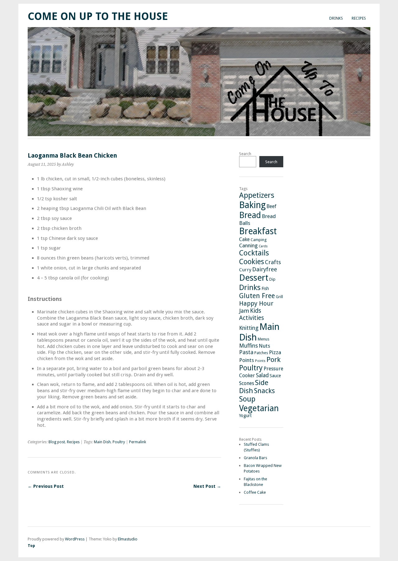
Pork (273, 359)
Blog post (57, 442)
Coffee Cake (255, 492)
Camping (258, 239)
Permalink (137, 442)
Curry (245, 270)
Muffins (248, 346)
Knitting (248, 328)
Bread (250, 215)
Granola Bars (255, 457)
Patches (261, 352)
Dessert (253, 278)
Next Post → (207, 486)
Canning (248, 245)
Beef (271, 206)
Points (246, 360)
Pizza (275, 352)
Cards (263, 246)
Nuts (264, 346)
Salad (262, 375)
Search (245, 153)
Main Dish (102, 442)
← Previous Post (46, 486)
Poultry (119, 442)
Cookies (251, 261)
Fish (265, 288)
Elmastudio (127, 539)
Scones (246, 383)
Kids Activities (251, 314)
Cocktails (254, 253)
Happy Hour (256, 303)
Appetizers (256, 195)
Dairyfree (264, 269)
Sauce (275, 375)
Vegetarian (259, 408)
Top (31, 545)
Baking (252, 205)
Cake (244, 239)
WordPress (75, 539)
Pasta (246, 352)
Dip (272, 279)
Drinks (336, 18)
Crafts (273, 262)
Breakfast (258, 231)
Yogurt (245, 415)
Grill (279, 296)
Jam (244, 310)
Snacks (264, 391)
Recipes (359, 18)
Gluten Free (257, 296)
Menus (263, 339)
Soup (247, 399)
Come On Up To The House (98, 16)
